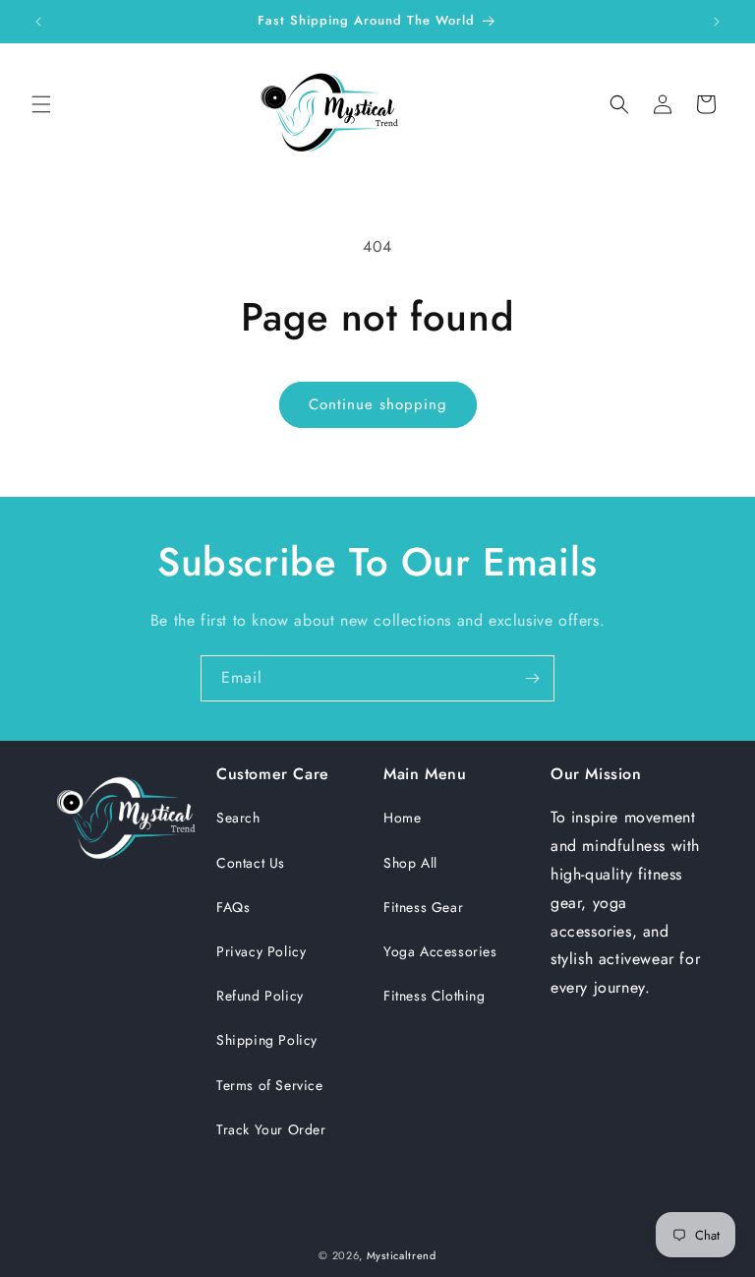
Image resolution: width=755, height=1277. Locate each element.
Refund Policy (260, 995)
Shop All (410, 863)
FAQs (233, 907)
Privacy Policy (261, 951)
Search (238, 817)
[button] (41, 104)
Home (402, 817)
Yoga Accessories (440, 951)
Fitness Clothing (434, 995)
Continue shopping (378, 404)
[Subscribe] (531, 678)
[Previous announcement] (38, 21)
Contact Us (250, 863)
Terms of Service (269, 1085)
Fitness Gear (423, 907)
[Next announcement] (716, 21)
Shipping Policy (267, 1040)
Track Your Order (271, 1129)
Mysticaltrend (401, 1255)
